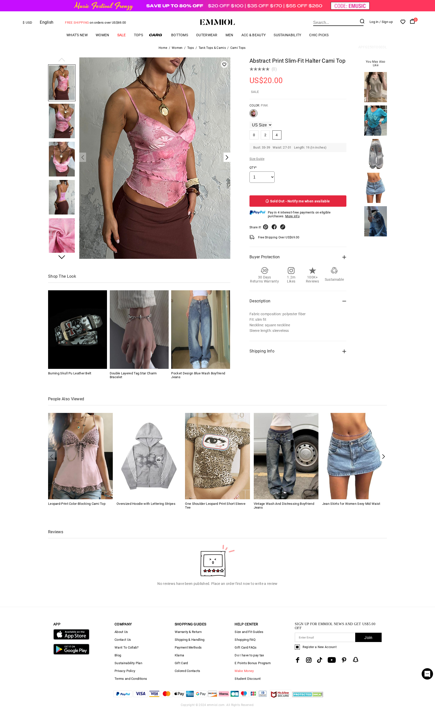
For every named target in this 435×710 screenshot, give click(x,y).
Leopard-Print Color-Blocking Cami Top (76, 504)
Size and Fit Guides (249, 632)
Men (229, 35)
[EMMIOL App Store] (71, 639)
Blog (118, 655)
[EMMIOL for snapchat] (355, 659)
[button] (62, 60)
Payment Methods (188, 647)
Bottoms (179, 35)
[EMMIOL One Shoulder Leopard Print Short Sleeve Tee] (217, 455)
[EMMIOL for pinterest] (344, 660)
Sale (121, 35)
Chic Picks (319, 35)
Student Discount (248, 679)
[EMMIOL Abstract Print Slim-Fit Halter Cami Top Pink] (253, 115)
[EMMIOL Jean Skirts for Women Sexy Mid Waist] (354, 455)
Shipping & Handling (190, 640)
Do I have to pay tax (249, 655)
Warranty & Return (188, 632)
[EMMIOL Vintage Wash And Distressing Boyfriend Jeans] (286, 455)
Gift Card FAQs (246, 647)
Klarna (179, 655)
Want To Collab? (127, 647)
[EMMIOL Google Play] (71, 653)
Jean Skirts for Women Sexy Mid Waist (351, 504)
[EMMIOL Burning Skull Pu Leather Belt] (77, 329)
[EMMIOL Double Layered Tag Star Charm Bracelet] (139, 329)
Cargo (157, 34)
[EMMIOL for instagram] (309, 660)
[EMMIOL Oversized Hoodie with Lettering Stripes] (149, 455)
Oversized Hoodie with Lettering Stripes (146, 504)
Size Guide (256, 159)
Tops (138, 35)
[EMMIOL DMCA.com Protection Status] (307, 697)
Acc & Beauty (253, 35)
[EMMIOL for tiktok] (319, 660)
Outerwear (207, 35)
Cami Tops (238, 48)
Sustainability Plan (128, 663)
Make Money (244, 671)
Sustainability (287, 35)
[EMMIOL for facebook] (297, 660)
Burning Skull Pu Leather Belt (69, 373)
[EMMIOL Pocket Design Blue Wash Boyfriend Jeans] (200, 329)
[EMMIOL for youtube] (332, 660)
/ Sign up (386, 22)
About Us (121, 632)
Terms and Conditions (131, 679)
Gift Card (181, 663)
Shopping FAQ (245, 640)
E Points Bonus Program (253, 663)
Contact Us (123, 640)
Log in (374, 22)
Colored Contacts (187, 671)
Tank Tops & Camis (212, 48)
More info (292, 216)
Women (102, 35)
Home (163, 48)
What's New (77, 35)
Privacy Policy (125, 671)
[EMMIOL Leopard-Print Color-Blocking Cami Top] (80, 455)
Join (368, 637)
